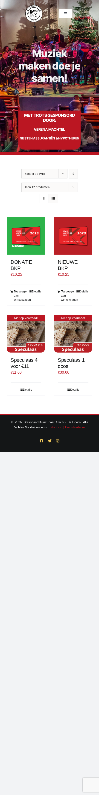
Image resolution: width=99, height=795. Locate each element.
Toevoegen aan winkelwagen (20, 295)
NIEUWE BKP (68, 265)
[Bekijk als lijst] (53, 198)
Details (36, 291)
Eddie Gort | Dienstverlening (66, 427)
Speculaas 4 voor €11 (24, 363)
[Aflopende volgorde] (73, 173)
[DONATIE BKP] (26, 236)
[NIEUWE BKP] (73, 236)
